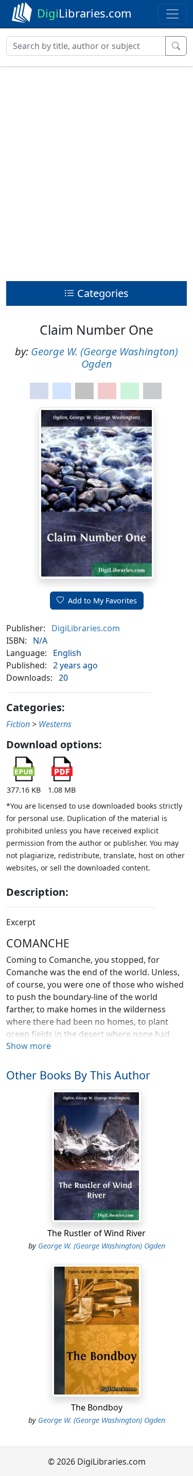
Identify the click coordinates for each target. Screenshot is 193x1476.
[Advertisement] (96, 171)
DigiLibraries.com (85, 628)
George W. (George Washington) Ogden (104, 358)
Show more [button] (28, 1046)
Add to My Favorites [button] (102, 600)
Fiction (18, 724)
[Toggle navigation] (172, 14)
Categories (102, 293)
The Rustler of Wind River (96, 1233)
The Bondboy (96, 1407)
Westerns (55, 724)
